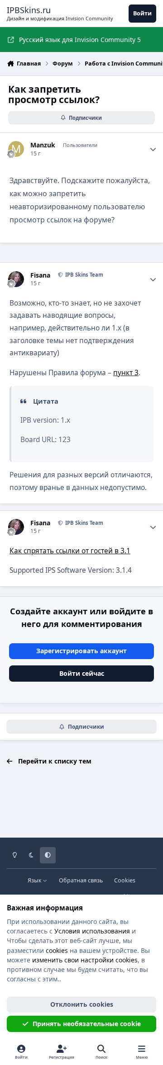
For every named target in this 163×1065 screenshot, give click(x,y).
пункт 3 (126, 372)
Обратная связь (81, 880)
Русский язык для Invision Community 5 (80, 39)
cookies (57, 950)
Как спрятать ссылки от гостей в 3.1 (70, 551)
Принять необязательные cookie (87, 1023)
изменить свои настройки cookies (85, 960)
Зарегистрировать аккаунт (81, 650)
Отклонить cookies (81, 1004)
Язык (35, 880)
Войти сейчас (81, 673)
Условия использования (92, 931)
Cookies (124, 880)
